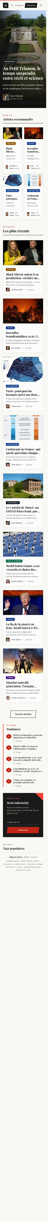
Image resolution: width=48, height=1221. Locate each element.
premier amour (13, 861)
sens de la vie (8, 864)
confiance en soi (20, 864)
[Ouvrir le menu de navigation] (12, 5)
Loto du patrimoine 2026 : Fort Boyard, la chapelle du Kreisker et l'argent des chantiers (28, 758)
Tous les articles (23, 714)
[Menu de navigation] (40, 5)
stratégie (39, 864)
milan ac (20, 867)
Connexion (19, 5)
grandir (36, 861)
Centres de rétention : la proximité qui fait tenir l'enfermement (24, 781)
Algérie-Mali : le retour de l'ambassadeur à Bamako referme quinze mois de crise (27, 747)
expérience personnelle (32, 867)
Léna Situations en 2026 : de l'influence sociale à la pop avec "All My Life (27, 770)
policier (27, 857)
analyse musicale (27, 861)
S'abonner (23, 830)
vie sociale (31, 864)
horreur (34, 857)
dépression (15, 857)
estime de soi (10, 867)
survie (28, 870)
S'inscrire (31, 5)
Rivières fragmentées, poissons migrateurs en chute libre (27, 736)
